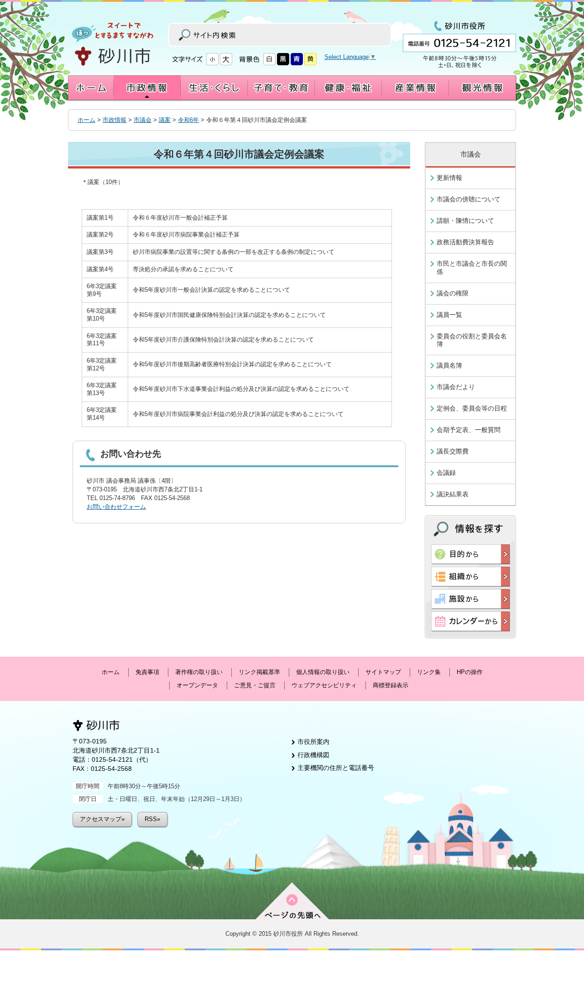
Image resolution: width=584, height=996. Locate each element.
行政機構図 (313, 755)
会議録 (446, 472)
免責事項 (147, 672)
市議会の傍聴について (469, 199)
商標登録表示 (390, 685)
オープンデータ (197, 685)
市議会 (142, 119)
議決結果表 (453, 494)
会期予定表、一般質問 (469, 429)
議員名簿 (449, 365)
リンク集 (429, 672)
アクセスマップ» (102, 819)
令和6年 (188, 119)
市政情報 (114, 119)
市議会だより (456, 386)
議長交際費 (453, 451)
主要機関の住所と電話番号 (335, 767)
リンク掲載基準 (259, 672)
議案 (165, 119)
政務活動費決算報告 (465, 242)
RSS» (152, 819)
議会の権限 (453, 293)
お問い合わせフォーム (116, 506)
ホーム (86, 119)
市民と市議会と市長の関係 (472, 267)
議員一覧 (449, 314)
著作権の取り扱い (199, 672)
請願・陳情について (465, 220)
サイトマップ (383, 672)
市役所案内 (313, 741)
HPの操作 (470, 672)
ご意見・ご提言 (255, 685)
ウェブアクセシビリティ (324, 685)
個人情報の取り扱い (322, 672)
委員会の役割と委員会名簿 (472, 340)
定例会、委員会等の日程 (472, 408)
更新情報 (449, 177)
